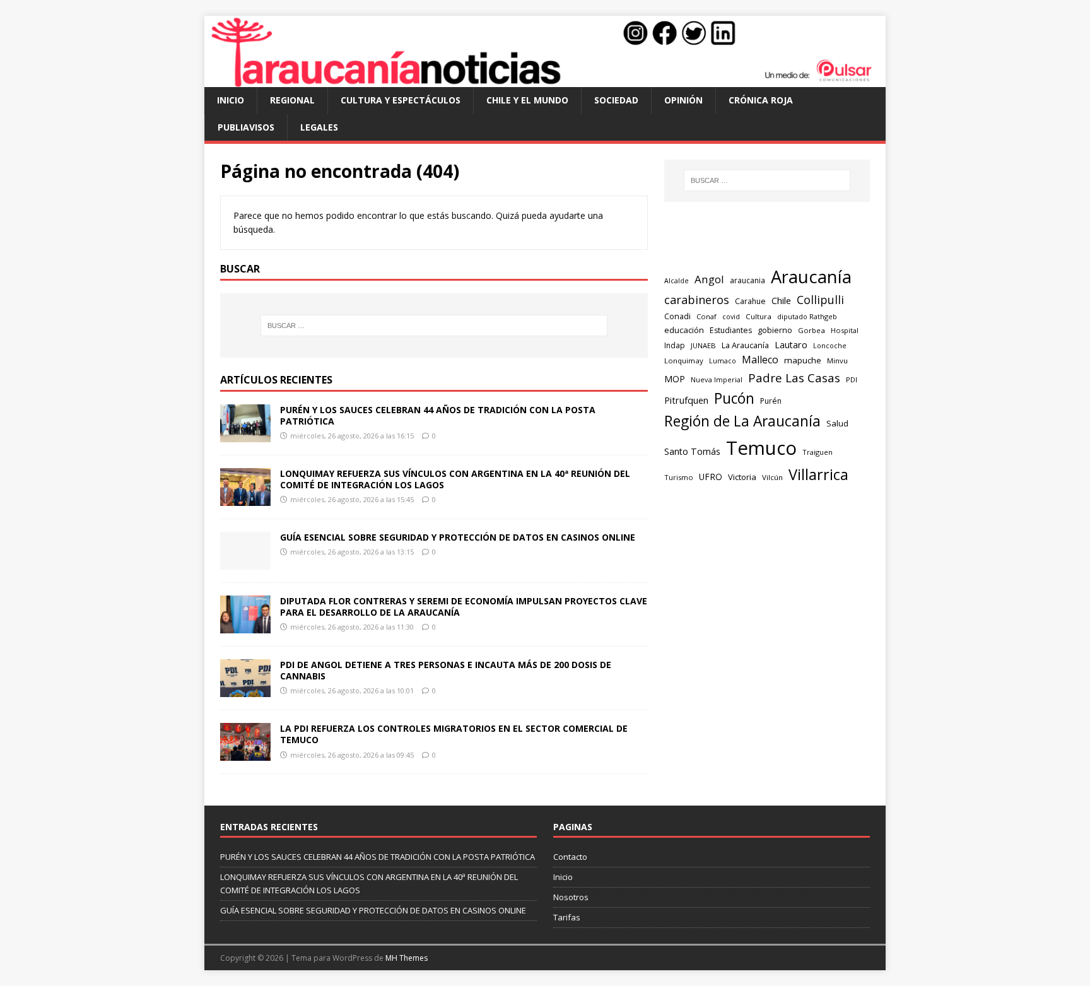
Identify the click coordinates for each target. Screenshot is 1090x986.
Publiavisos (246, 127)
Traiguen (817, 452)
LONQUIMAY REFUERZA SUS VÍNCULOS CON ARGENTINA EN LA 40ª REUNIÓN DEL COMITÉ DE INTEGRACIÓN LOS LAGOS (455, 479)
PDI (851, 379)
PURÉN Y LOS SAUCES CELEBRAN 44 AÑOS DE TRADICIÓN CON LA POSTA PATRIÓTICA (437, 415)
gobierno (775, 330)
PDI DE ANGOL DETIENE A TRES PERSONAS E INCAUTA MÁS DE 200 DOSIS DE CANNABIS (445, 670)
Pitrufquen (686, 400)
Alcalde (676, 280)
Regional (292, 100)
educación (684, 330)
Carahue (750, 301)
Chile (781, 300)
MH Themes (406, 958)
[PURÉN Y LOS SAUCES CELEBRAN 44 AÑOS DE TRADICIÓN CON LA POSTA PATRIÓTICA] (245, 434)
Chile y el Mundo (527, 100)
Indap (674, 345)
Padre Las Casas (794, 378)
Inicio (230, 100)
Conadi (677, 316)
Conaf (706, 316)
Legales (319, 127)
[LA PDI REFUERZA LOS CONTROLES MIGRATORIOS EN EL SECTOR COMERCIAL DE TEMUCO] (245, 754)
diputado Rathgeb (807, 316)
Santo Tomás (692, 451)
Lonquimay (683, 360)
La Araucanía (745, 345)
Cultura (758, 316)
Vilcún (772, 477)
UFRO (710, 477)
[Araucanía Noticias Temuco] (545, 80)
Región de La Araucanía (742, 421)
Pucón (734, 398)
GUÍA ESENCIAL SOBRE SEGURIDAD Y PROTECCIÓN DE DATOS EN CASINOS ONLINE (457, 537)
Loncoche (830, 345)
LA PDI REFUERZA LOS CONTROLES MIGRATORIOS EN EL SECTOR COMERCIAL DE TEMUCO (454, 734)
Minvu (837, 360)
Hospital (845, 330)
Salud (837, 423)
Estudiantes (731, 330)
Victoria (742, 477)
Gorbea (811, 330)
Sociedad (616, 100)
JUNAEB (703, 345)
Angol (709, 279)
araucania (747, 280)
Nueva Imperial (716, 379)
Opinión (683, 100)
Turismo (678, 477)
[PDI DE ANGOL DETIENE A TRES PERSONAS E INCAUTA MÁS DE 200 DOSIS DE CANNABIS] (245, 690)
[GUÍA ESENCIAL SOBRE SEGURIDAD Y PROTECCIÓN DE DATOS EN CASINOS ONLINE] (245, 562)
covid (731, 316)
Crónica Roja (761, 100)
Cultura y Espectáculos (400, 100)
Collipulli (820, 299)
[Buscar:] (434, 325)
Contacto (570, 856)
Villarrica (818, 474)
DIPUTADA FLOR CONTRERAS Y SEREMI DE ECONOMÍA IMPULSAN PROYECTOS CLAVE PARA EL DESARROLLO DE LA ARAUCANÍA (463, 606)
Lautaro (791, 345)
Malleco (760, 360)
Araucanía (811, 276)
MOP (674, 379)
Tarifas (566, 917)
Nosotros (571, 897)
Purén (771, 401)
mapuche (802, 360)
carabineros (696, 299)
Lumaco (722, 360)
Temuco (761, 448)
